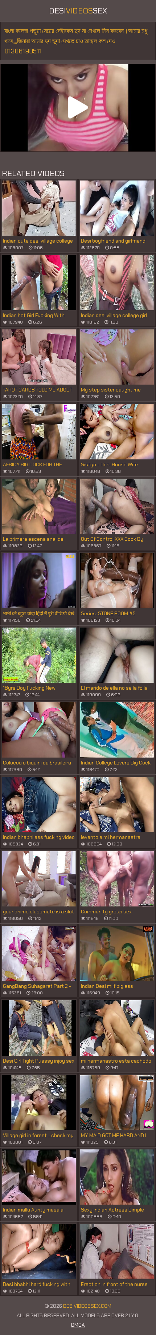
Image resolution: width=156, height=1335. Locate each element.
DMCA (78, 1325)
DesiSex (78, 10)
